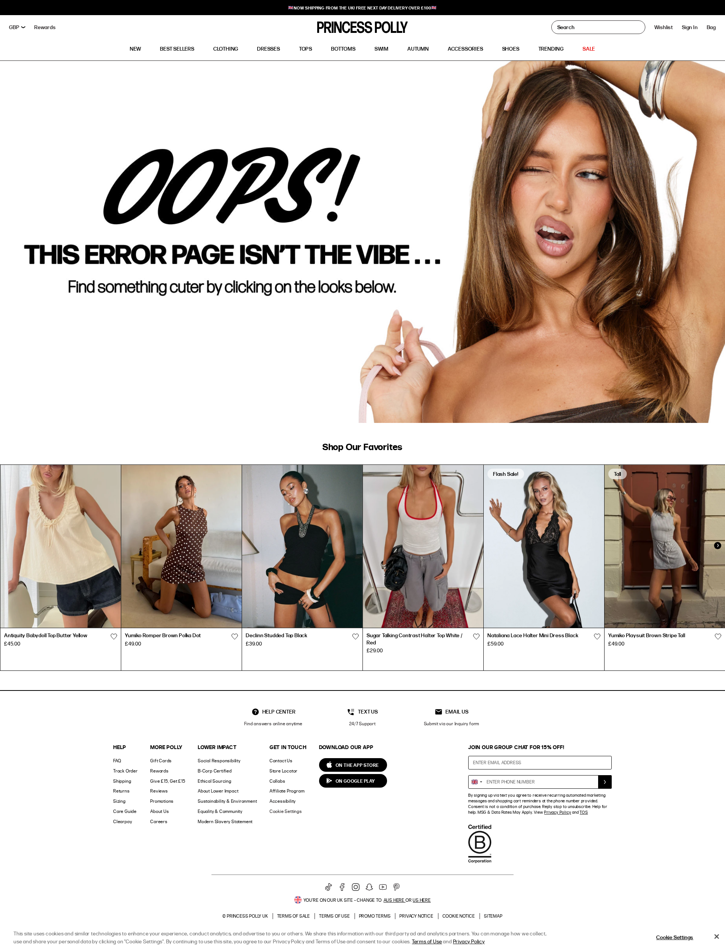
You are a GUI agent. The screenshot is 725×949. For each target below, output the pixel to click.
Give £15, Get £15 (167, 781)
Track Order (125, 771)
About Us (159, 811)
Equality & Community (220, 811)
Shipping (122, 781)
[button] (711, 27)
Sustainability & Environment (227, 801)
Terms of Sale (293, 916)
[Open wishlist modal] (113, 636)
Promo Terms (375, 916)
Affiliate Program (287, 791)
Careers (159, 821)
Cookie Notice (459, 916)
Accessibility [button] (283, 801)
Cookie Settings (286, 811)
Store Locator (284, 771)
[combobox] (476, 782)
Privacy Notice (416, 916)
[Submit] (605, 782)
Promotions (162, 801)
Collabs (277, 781)
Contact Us (281, 760)
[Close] (716, 936)
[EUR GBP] (17, 27)
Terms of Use (334, 916)
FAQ (117, 760)
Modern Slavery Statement (225, 821)
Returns (121, 791)
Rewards (159, 771)
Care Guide (125, 811)
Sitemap (493, 916)
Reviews (159, 791)
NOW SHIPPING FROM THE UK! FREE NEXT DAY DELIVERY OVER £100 (362, 8)
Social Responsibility (219, 760)
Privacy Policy (557, 812)
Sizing (119, 801)
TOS (584, 812)
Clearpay (122, 821)
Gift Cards (161, 760)
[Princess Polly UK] (362, 27)
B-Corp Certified (215, 771)
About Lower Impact (218, 791)
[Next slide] (717, 545)
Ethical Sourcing (214, 781)
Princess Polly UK (247, 916)
